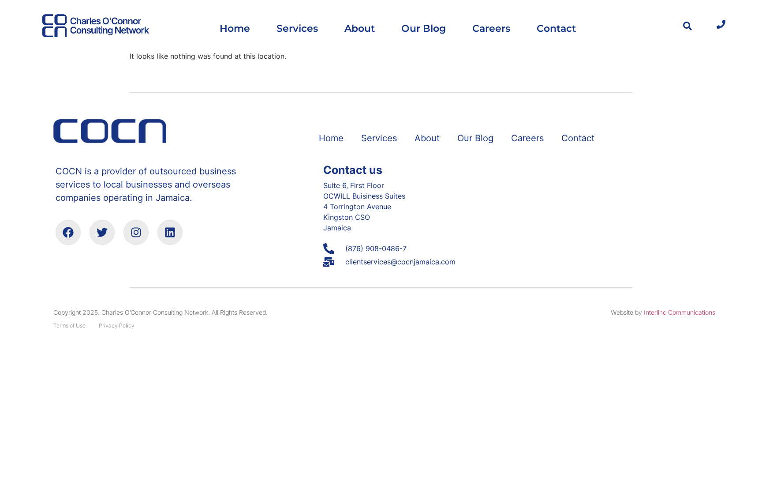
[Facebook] (68, 232)
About (359, 28)
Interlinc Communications (679, 312)
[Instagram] (136, 232)
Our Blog (423, 28)
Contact (556, 28)
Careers (491, 28)
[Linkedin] (170, 232)
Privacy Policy (116, 325)
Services (297, 28)
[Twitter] (102, 232)
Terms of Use (69, 325)
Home (235, 28)
